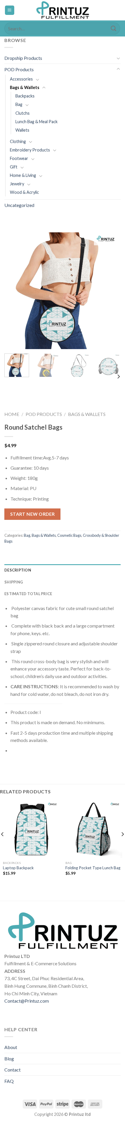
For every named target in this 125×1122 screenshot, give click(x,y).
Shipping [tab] (13, 582)
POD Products (19, 69)
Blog (9, 1058)
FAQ (9, 1081)
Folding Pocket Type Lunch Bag (92, 867)
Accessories (21, 78)
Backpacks (25, 95)
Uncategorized (19, 205)
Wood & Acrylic (24, 192)
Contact (12, 1069)
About (10, 1047)
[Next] (111, 290)
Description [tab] (17, 570)
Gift (13, 166)
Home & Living (23, 175)
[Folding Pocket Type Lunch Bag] (93, 829)
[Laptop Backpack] (31, 829)
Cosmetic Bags (69, 535)
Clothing (18, 141)
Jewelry (17, 183)
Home (11, 414)
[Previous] (14, 290)
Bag (18, 104)
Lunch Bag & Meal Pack (36, 121)
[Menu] (10, 10)
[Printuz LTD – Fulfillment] (62, 10)
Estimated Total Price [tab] (28, 593)
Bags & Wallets (24, 87)
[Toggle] (118, 58)
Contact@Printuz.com (26, 1000)
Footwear (19, 158)
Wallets (22, 130)
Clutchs (22, 113)
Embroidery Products (30, 149)
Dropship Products (23, 58)
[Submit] (113, 28)
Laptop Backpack (18, 867)
